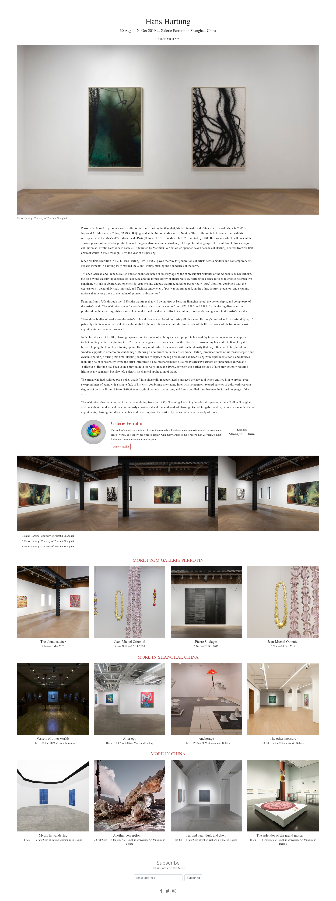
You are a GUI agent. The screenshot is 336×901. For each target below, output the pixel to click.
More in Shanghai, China (168, 657)
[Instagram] (174, 891)
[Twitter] (167, 891)
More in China (168, 753)
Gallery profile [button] (121, 446)
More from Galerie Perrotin (168, 560)
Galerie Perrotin (126, 423)
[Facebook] (161, 891)
